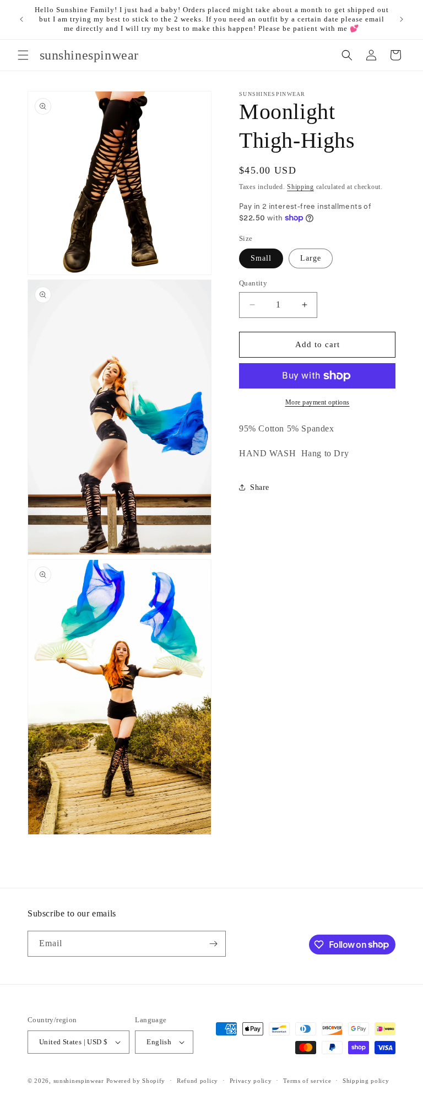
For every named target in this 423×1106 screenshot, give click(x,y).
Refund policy (197, 1080)
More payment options (317, 402)
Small (261, 258)
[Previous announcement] (21, 19)
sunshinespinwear (78, 1080)
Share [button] (259, 487)
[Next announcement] (401, 19)
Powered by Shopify (136, 1080)
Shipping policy (366, 1080)
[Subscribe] (213, 944)
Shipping (300, 187)
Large (310, 258)
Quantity (253, 283)
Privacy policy (251, 1080)
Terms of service (307, 1080)
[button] (23, 55)
